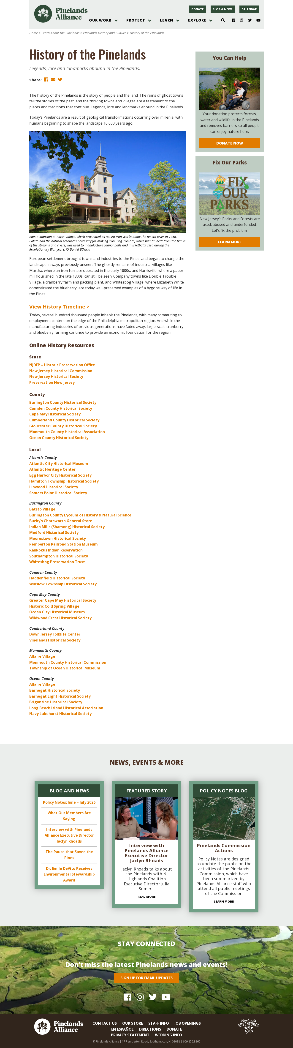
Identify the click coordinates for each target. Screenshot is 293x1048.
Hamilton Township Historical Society (64, 481)
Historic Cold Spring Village (54, 606)
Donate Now (229, 143)
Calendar (249, 9)
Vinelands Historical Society (54, 640)
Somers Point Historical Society (58, 492)
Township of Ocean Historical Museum (64, 668)
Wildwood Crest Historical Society (60, 617)
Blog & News (223, 9)
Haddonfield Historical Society (57, 578)
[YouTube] (256, 20)
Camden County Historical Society (60, 408)
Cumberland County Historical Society (64, 420)
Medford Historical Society (54, 532)
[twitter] (60, 79)
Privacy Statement (130, 1034)
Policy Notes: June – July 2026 (69, 802)
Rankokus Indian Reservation (56, 550)
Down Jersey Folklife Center (54, 634)
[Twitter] (248, 20)
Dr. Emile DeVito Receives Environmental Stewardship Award (69, 874)
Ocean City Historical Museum (57, 611)
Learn (166, 20)
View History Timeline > (59, 306)
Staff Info (158, 1023)
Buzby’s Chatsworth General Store (60, 520)
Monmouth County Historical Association (67, 431)
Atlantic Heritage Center (52, 469)
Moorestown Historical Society (57, 538)
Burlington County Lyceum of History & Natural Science (80, 515)
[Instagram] (240, 20)
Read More (146, 897)
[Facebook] (231, 20)
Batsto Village (42, 509)
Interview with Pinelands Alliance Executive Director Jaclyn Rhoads (69, 835)
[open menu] (116, 20)
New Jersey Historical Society (56, 376)
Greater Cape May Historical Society (62, 600)
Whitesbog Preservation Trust (57, 561)
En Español (122, 1029)
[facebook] (46, 79)
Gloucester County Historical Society (63, 425)
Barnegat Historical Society (54, 690)
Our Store (132, 1023)
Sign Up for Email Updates (146, 977)
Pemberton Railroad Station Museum (63, 544)
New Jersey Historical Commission (60, 370)
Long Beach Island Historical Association (66, 707)
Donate (197, 9)
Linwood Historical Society (53, 486)
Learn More (229, 241)
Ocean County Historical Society (58, 437)
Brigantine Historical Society (55, 701)
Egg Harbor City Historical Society (60, 475)
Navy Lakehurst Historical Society (60, 713)
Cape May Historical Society (55, 414)
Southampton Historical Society (58, 556)
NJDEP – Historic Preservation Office (62, 364)
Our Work (100, 20)
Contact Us (104, 1023)
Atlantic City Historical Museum (58, 463)
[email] (53, 79)
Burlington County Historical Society (62, 402)
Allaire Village (42, 656)
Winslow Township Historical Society (63, 584)
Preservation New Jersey (52, 382)
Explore (197, 20)
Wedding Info (168, 1034)
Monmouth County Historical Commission (67, 662)
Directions (150, 1029)
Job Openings (187, 1023)
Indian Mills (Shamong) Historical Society (67, 526)
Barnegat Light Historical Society (60, 696)
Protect (135, 20)
